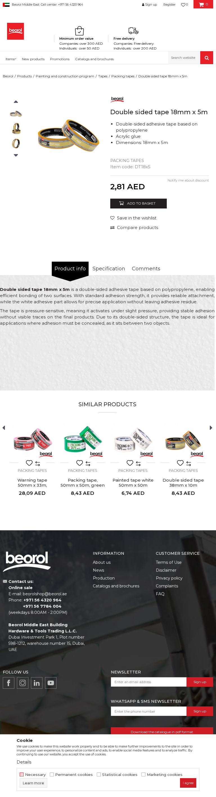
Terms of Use (169, 562)
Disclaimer (166, 570)
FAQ (160, 593)
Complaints (167, 586)
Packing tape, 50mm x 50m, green (82, 483)
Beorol (8, 76)
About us (102, 562)
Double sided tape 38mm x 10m (183, 483)
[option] (16, 113)
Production (104, 578)
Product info (70, 269)
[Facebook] (8, 682)
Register (169, 4)
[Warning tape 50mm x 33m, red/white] (32, 440)
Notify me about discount (188, 180)
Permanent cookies (74, 775)
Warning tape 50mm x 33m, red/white (32, 485)
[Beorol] (15, 31)
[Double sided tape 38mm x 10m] (183, 440)
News (98, 570)
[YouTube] (50, 682)
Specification (109, 269)
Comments (146, 269)
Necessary (35, 775)
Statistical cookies (120, 775)
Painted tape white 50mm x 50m (133, 483)
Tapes (102, 76)
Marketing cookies (165, 775)
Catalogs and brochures (116, 586)
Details (24, 762)
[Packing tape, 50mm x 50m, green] (82, 440)
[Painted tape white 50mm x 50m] (133, 440)
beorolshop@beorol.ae (45, 593)
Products (24, 76)
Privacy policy (169, 578)
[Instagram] (22, 682)
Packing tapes (122, 76)
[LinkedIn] (36, 682)
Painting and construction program (65, 76)
